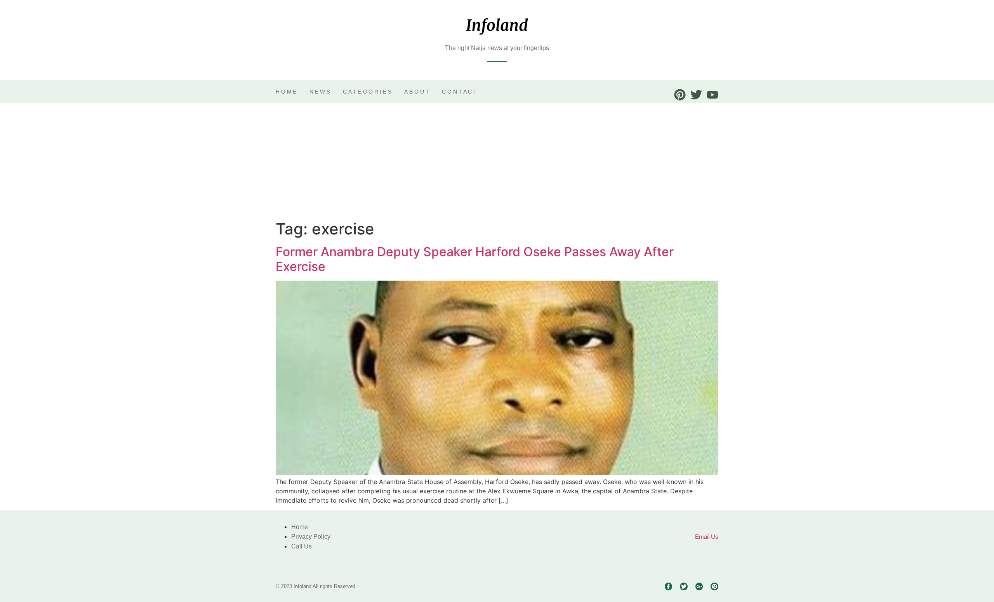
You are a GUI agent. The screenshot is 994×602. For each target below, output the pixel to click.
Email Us (706, 536)
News (320, 91)
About (417, 91)
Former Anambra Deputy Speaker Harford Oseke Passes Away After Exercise (475, 259)
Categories (368, 91)
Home (287, 91)
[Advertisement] (497, 161)
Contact (460, 91)
